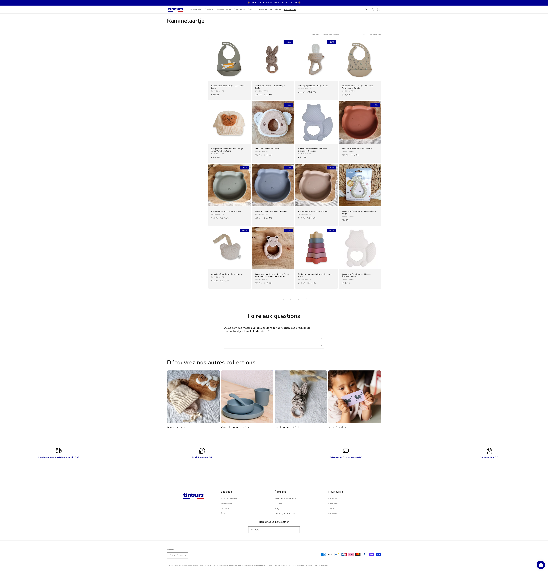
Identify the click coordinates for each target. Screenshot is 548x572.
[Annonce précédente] (168, 2)
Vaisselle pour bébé (233, 427)
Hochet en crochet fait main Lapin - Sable (271, 87)
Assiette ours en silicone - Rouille (357, 148)
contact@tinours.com (285, 513)
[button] (223, 9)
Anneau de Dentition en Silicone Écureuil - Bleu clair (312, 149)
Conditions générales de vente (300, 565)
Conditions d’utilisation (276, 565)
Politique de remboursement (230, 565)
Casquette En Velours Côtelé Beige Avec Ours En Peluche (227, 149)
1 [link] (283, 298)
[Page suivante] (306, 299)
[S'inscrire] (296, 530)
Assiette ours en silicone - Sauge (226, 211)
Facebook (333, 498)
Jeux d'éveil (335, 427)
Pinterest (332, 513)
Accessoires (174, 427)
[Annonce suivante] (380, 2)
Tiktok (331, 508)
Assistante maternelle (285, 498)
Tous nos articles (229, 498)
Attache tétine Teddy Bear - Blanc (227, 274)
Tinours (177, 565)
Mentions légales (321, 565)
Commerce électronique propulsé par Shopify (198, 565)
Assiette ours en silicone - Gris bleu (271, 211)
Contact (278, 503)
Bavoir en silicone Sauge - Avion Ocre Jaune (228, 87)
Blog (277, 508)
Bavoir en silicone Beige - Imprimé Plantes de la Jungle (357, 87)
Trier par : (315, 34)
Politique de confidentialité (254, 565)
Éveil (223, 513)
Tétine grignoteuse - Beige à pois (313, 86)
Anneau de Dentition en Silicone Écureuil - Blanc (356, 275)
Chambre (225, 508)
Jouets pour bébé (285, 427)
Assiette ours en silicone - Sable (313, 211)
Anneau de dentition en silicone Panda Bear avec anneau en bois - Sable (272, 275)
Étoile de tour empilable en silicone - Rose (315, 275)
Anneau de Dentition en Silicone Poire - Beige (359, 212)
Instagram (333, 503)
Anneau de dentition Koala (267, 148)
